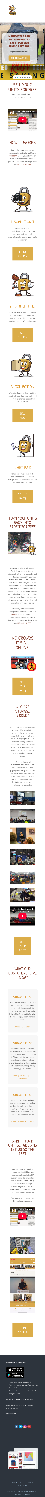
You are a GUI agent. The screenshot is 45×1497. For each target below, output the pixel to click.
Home (14, 1482)
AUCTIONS (22, 1485)
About (22, 1482)
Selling (30, 1482)
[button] (15, 77)
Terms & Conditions (22, 1399)
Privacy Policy (10, 1399)
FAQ (31, 1399)
